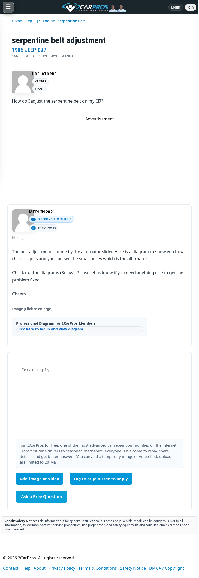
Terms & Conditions (97, 568)
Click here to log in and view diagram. (50, 329)
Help (26, 568)
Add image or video (39, 478)
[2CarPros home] (91, 7)
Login (176, 7)
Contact (10, 568)
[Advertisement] (99, 158)
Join (190, 7)
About (40, 568)
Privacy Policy (62, 568)
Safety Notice (133, 568)
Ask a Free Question (41, 497)
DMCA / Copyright (166, 568)
